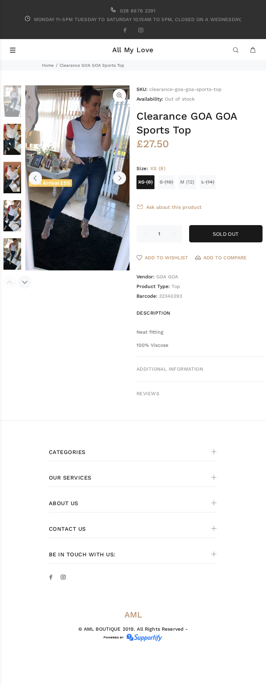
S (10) (166, 182)
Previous (35, 178)
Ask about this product (174, 207)
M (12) (187, 182)
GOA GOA (167, 276)
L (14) (207, 182)
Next (119, 178)
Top (175, 286)
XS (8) (145, 182)
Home (48, 65)
